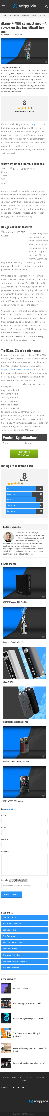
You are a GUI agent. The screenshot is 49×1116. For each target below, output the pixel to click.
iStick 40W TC (8, 681)
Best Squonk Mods (11, 968)
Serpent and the (9, 369)
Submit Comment (11, 895)
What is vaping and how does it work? (27, 1003)
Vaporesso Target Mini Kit (13, 642)
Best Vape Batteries (11, 955)
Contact (23, 1080)
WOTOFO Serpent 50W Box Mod (15, 602)
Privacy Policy (17, 1077)
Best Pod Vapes (9, 936)
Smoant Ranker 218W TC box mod (16, 761)
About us (40, 1077)
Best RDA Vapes (10, 949)
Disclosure (29, 1077)
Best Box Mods (9, 917)
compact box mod (38, 124)
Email (3, 827)
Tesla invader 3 (24, 369)
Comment (5, 851)
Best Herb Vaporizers (12, 924)
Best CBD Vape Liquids (13, 942)
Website (4, 839)
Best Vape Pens (9, 930)
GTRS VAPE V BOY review (13, 801)
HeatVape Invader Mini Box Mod (15, 721)
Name (3, 815)
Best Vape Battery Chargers (15, 961)
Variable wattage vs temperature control (28, 1018)
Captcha (5, 880)
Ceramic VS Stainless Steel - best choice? (29, 1063)
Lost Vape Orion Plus (21, 988)
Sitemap (6, 1077)
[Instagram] (23, 1088)
